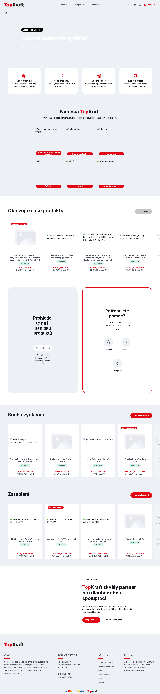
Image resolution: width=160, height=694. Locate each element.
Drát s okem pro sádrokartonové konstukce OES (25, 460)
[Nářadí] (80, 174)
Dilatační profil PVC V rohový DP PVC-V (61, 540)
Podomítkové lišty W (135, 539)
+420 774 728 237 (136, 667)
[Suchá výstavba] (80, 142)
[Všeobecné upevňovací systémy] (49, 142)
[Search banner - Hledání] (49, 348)
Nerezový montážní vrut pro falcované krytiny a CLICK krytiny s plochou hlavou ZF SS (98, 257)
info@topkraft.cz (138, 670)
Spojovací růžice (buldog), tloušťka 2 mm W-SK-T (135, 256)
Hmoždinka (39, 358)
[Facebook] (154, 643)
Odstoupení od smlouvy (104, 677)
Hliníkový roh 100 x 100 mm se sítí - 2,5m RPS (25, 540)
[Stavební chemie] (111, 174)
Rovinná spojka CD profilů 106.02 (62, 460)
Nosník (38, 361)
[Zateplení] (111, 142)
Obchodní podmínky (107, 662)
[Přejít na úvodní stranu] (14, 4)
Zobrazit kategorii (141, 415)
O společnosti (91, 620)
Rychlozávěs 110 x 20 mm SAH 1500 (98, 460)
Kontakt (101, 682)
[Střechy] (49, 174)
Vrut (48, 358)
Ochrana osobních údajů (106, 669)
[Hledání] (129, 4)
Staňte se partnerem (113, 619)
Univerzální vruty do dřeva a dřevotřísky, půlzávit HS (62, 256)
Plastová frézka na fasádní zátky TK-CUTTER (98, 540)
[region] (80, 247)
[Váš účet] (140, 4)
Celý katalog (143, 211)
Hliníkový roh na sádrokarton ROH (135, 460)
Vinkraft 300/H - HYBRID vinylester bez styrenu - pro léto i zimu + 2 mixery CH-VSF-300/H (25, 257)
